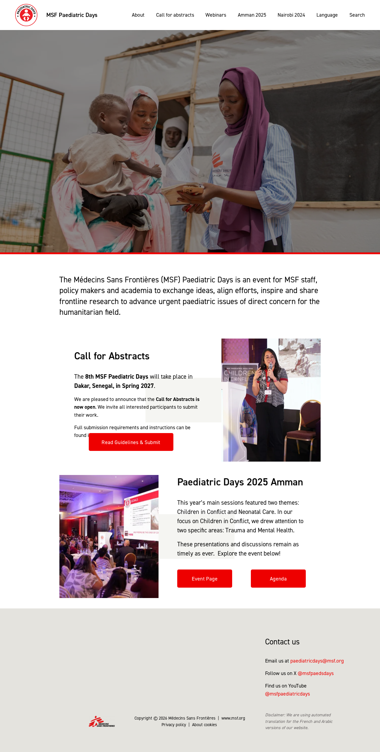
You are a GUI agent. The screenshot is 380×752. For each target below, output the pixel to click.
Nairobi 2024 (291, 15)
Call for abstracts (175, 15)
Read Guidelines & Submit (131, 442)
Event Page (205, 578)
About (138, 15)
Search (357, 15)
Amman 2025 (252, 15)
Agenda (278, 578)
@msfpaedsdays (316, 673)
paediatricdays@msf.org (317, 660)
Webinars (215, 15)
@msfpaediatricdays (287, 693)
